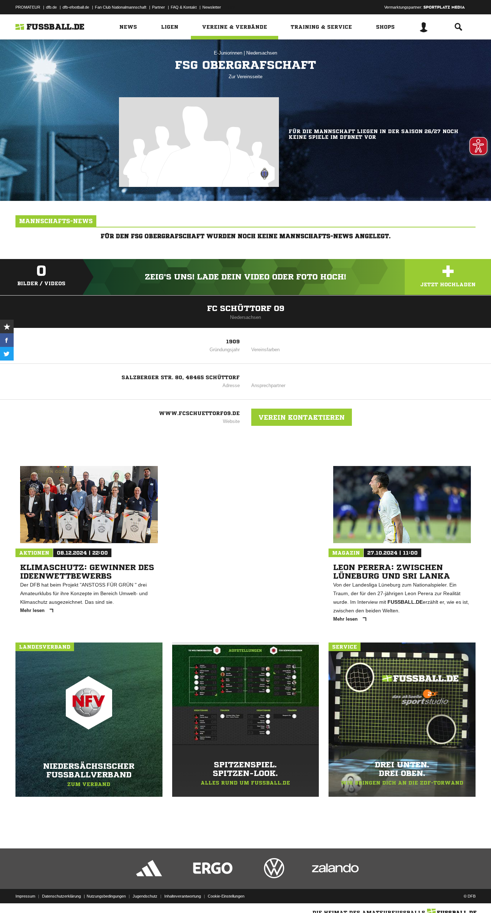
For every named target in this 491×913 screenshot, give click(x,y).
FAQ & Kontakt (184, 7)
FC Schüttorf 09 (245, 308)
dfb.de (51, 7)
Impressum (25, 896)
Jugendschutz (145, 896)
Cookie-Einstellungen (226, 896)
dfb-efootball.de (76, 7)
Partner (158, 7)
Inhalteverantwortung (182, 896)
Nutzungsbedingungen (106, 896)
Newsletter (211, 7)
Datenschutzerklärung (61, 896)
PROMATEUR (27, 7)
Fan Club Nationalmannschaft (120, 7)
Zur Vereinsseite (245, 76)
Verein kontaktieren (301, 417)
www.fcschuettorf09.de (199, 413)
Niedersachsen (261, 53)
